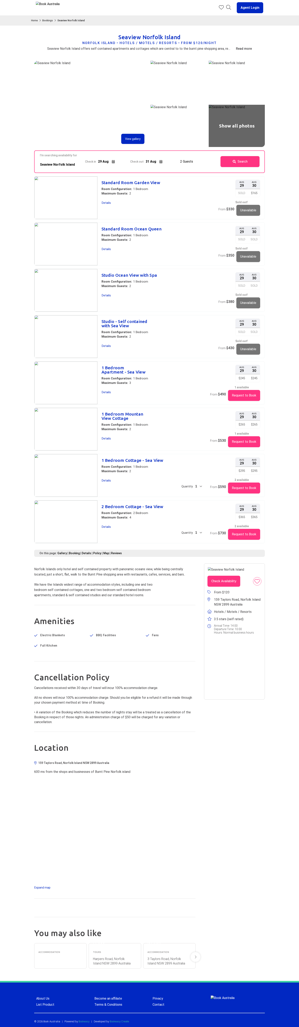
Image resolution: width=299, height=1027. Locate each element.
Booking (74, 553)
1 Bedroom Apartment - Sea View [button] (123, 370)
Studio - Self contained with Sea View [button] (124, 323)
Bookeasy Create (119, 1021)
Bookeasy (84, 1021)
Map (106, 553)
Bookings (47, 20)
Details (86, 553)
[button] (248, 7)
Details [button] (106, 202)
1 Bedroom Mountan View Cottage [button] (122, 416)
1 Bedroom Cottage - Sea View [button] (132, 460)
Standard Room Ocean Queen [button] (131, 229)
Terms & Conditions (108, 1004)
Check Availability (223, 581)
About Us (42, 998)
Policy (97, 553)
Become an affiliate (108, 998)
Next (195, 957)
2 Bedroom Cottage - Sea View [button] (132, 506)
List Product (45, 1004)
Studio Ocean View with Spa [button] (129, 275)
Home (34, 20)
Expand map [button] (42, 887)
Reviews (116, 553)
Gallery (62, 553)
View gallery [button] (133, 138)
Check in (90, 161)
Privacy (158, 998)
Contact (158, 1004)
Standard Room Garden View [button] (130, 182)
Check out (137, 161)
